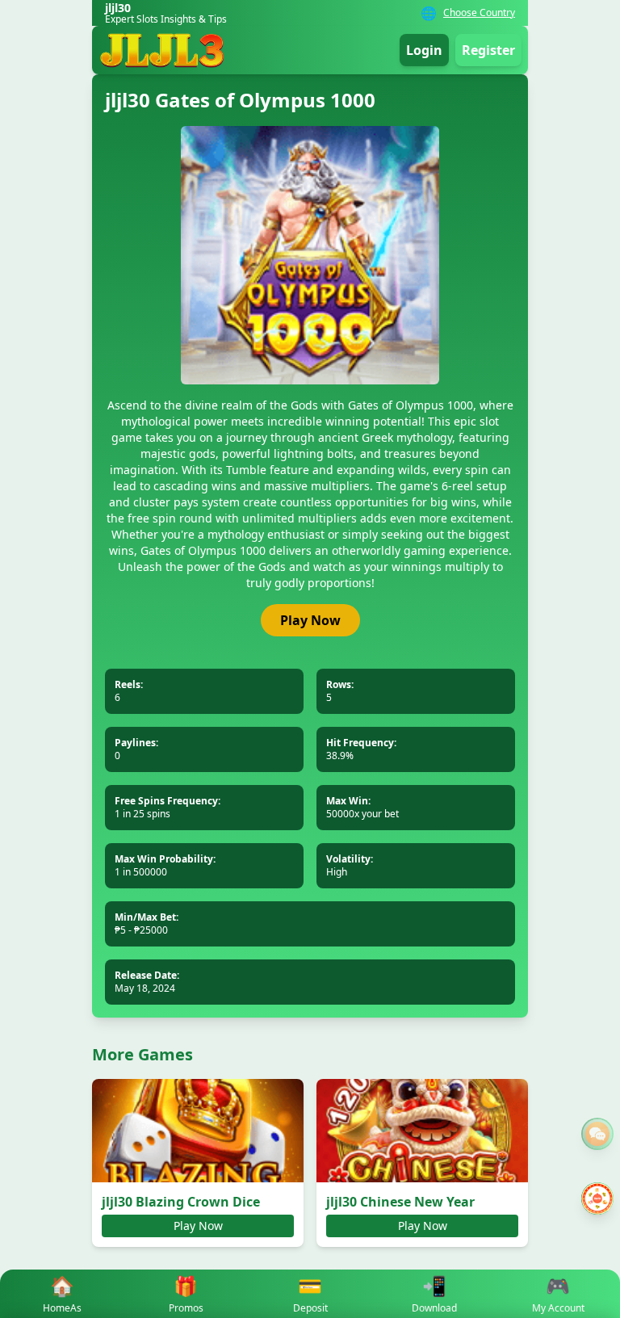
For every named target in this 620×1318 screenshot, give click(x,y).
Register (488, 50)
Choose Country (479, 12)
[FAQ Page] (597, 1134)
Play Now (310, 620)
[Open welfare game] (597, 1198)
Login (424, 50)
